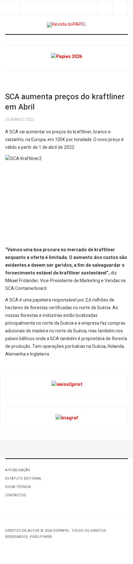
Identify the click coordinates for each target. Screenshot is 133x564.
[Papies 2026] (66, 56)
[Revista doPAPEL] (66, 24)
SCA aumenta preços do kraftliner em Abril (65, 102)
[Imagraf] (67, 418)
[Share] (104, 7)
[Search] (120, 7)
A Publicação (17, 470)
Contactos (15, 495)
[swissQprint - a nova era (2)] (66, 384)
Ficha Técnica (18, 487)
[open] (12, 7)
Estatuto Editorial (23, 478)
